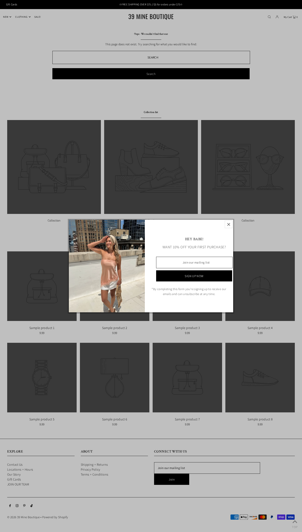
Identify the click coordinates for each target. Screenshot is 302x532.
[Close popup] (228, 224)
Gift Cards (11, 4)
